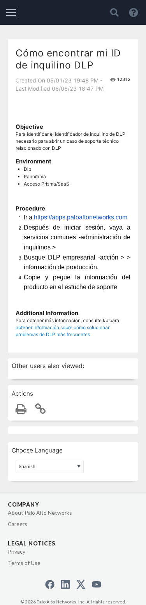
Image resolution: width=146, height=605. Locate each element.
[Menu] (11, 12)
